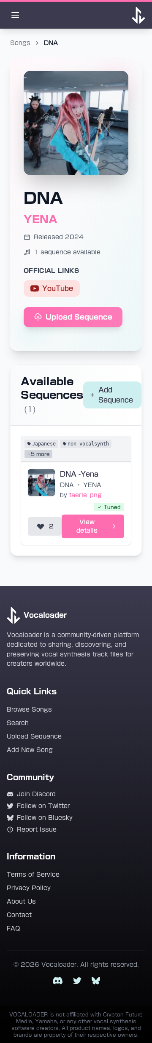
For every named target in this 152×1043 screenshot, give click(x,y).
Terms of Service (33, 875)
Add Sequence (115, 395)
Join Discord (36, 794)
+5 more (38, 453)
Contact (19, 915)
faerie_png (85, 495)
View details (87, 526)
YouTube (57, 288)
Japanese (44, 444)
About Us (21, 901)
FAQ (13, 928)
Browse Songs (29, 709)
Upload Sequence (79, 317)
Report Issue (37, 829)
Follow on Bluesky (45, 818)
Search (18, 723)
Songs (20, 43)
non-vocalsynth (88, 444)
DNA (67, 485)
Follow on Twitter (43, 806)
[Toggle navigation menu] (15, 15)
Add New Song (30, 750)
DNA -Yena (79, 474)
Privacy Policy (29, 888)
